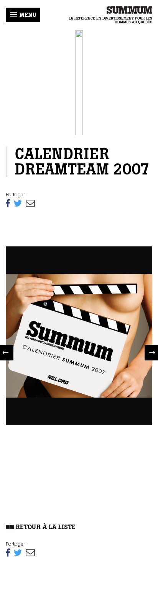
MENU (27, 14)
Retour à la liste (45, 527)
